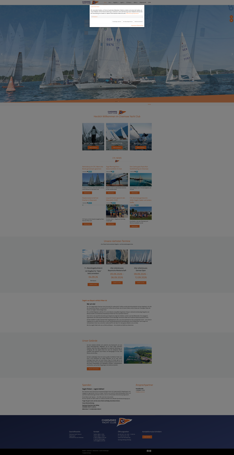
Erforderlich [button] (94, 17)
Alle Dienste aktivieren (139, 21)
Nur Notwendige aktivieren (128, 21)
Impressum (136, 13)
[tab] (117, 16)
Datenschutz (129, 13)
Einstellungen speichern (117, 21)
